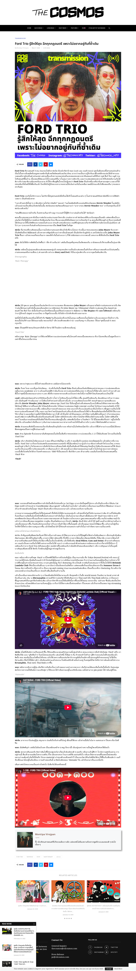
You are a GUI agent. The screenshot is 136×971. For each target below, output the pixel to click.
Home (29, 28)
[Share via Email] (51, 164)
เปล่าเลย (58, 857)
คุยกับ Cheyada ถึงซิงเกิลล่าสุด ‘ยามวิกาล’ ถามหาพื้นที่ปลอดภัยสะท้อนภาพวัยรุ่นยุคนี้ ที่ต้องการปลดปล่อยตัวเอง (23, 948)
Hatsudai (30, 857)
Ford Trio (19, 857)
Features (74, 28)
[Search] (109, 28)
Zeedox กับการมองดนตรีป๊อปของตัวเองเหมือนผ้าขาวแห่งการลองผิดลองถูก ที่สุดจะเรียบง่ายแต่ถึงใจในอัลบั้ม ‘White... (68, 909)
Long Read (50, 28)
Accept (108, 969)
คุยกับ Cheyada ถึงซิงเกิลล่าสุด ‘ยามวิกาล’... (32, 906)
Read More (118, 969)
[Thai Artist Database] (97, 28)
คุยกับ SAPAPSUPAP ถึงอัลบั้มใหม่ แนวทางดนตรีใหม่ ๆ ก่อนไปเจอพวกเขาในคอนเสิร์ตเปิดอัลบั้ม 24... (24, 932)
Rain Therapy (48, 857)
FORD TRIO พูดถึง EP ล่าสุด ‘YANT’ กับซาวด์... (23, 963)
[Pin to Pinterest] (46, 164)
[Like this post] (30, 164)
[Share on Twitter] (40, 164)
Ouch (38, 857)
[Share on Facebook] (35, 164)
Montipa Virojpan (23, 48)
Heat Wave (62, 28)
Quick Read (38, 28)
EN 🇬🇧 (84, 28)
